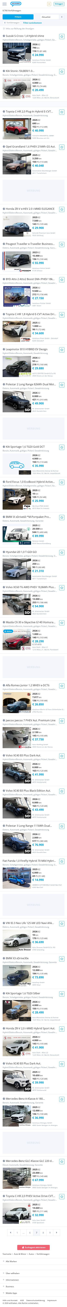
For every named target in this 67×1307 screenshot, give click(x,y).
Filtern (18, 16)
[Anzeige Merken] (61, 36)
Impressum (52, 1300)
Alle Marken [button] (11, 1261)
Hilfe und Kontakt (10, 1300)
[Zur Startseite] (15, 4)
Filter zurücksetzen (32, 22)
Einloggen (59, 4)
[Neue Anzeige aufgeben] (49, 4)
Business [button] (10, 1286)
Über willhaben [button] (13, 1273)
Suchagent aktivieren (35, 1247)
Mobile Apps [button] (11, 1293)
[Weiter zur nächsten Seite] (56, 1232)
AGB (22, 1300)
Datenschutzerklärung (35, 1300)
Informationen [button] (12, 1280)
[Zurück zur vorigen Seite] (10, 1232)
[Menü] (4, 4)
